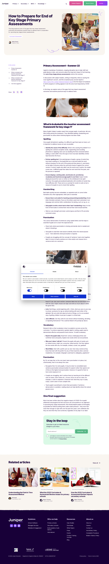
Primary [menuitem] (15, 3)
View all (95, 463)
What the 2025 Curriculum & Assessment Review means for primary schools (54, 494)
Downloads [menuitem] (70, 525)
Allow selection (55, 296)
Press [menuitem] (68, 530)
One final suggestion (16, 83)
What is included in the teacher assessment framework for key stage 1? (18, 74)
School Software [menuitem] (32, 523)
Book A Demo (90, 3)
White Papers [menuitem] (70, 528)
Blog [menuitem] (68, 540)
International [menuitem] (50, 532)
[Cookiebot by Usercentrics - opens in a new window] (74, 267)
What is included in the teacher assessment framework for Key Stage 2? (18, 79)
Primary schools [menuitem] (52, 523)
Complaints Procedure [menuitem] (92, 533)
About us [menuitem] (88, 523)
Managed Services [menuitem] (33, 525)
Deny (33, 296)
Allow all (76, 296)
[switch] (46, 290)
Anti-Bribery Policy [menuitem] (91, 530)
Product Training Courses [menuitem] (71, 536)
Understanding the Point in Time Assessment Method (20, 493)
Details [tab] (54, 271)
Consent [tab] (32, 271)
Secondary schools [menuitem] (52, 525)
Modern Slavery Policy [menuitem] (92, 535)
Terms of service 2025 (93, 556)
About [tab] (76, 271)
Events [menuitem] (69, 533)
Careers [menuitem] (88, 525)
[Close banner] (85, 266)
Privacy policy (83, 556)
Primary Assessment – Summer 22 (16, 69)
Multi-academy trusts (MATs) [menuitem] (53, 529)
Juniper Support (76, 3)
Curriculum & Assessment (15, 36)
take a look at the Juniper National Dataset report (58, 82)
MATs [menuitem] (32, 3)
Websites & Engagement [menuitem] (34, 528)
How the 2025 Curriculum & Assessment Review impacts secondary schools (82, 494)
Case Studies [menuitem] (70, 523)
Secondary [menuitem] (24, 3)
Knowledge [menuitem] (41, 3)
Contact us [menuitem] (89, 528)
